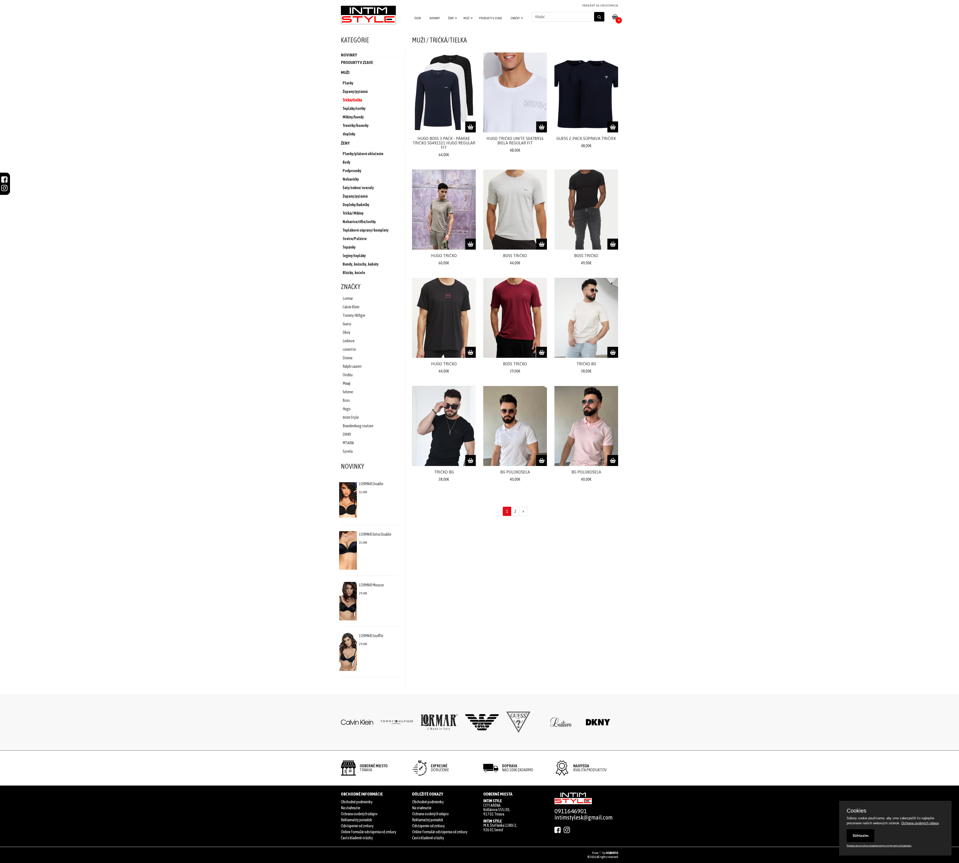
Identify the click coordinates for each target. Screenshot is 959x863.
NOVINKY (435, 18)
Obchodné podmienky (357, 802)
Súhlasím (860, 836)
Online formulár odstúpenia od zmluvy (368, 832)
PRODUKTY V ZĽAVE (490, 18)
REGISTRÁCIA (609, 5)
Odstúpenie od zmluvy (357, 826)
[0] (615, 17)
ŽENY (451, 18)
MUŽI (467, 18)
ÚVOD (417, 18)
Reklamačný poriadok (356, 820)
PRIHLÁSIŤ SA (590, 5)
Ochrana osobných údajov (359, 814)
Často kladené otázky (357, 838)
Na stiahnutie (350, 808)
